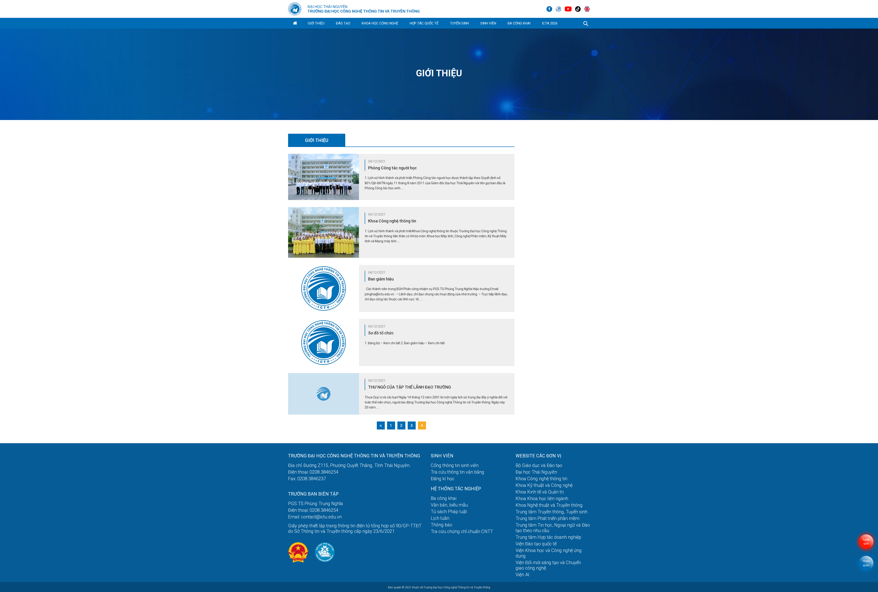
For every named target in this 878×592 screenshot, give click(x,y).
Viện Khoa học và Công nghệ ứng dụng (549, 553)
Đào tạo (343, 23)
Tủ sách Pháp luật (449, 511)
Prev (381, 425)
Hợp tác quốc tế (424, 23)
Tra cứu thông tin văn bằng (457, 472)
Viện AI (522, 574)
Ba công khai (519, 23)
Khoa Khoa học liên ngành (542, 498)
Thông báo (441, 525)
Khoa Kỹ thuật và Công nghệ (544, 485)
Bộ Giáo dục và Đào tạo (539, 465)
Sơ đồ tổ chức (381, 333)
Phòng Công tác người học (392, 167)
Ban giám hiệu (381, 279)
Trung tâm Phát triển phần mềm (547, 518)
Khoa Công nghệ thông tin (392, 221)
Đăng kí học (442, 478)
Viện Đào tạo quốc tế (536, 544)
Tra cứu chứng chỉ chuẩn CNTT (462, 531)
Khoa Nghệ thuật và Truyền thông (549, 505)
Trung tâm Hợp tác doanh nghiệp (548, 537)
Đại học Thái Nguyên (536, 472)
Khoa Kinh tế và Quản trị (540, 492)
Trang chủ (295, 23)
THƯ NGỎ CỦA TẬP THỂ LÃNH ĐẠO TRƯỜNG (409, 387)
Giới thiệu (316, 23)
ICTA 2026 (549, 23)
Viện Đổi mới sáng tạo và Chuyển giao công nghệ (548, 565)
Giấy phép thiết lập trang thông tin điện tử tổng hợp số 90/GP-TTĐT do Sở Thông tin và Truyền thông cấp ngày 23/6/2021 (354, 528)
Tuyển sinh (459, 23)
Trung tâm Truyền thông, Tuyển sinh (551, 512)
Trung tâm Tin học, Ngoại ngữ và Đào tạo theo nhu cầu (553, 527)
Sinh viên (488, 23)
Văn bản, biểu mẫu (449, 505)
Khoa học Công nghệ (380, 23)
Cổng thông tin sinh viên (455, 465)
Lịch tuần (440, 518)
